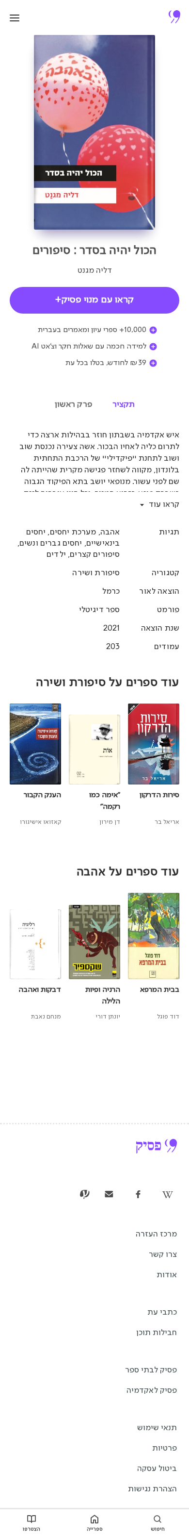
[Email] (109, 1195)
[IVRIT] (85, 1195)
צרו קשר (163, 1255)
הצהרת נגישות (152, 1489)
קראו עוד (164, 505)
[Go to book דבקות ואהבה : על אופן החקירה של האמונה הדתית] (33, 957)
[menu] (14, 18)
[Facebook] (138, 1195)
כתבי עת (162, 1312)
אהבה (110, 532)
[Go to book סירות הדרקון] (155, 765)
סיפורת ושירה (96, 573)
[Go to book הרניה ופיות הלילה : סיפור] (94, 957)
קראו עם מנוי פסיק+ (94, 300)
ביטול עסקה (157, 1469)
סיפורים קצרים (95, 555)
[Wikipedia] (167, 1195)
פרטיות (164, 1448)
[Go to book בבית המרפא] (155, 957)
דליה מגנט (95, 271)
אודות (167, 1275)
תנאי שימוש (157, 1428)
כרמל (111, 591)
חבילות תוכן (156, 1333)
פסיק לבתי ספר (151, 1370)
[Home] (174, 18)
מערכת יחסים (73, 532)
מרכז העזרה (156, 1234)
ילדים (56, 555)
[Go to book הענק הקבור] (33, 765)
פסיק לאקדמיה (151, 1391)
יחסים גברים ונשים (50, 543)
